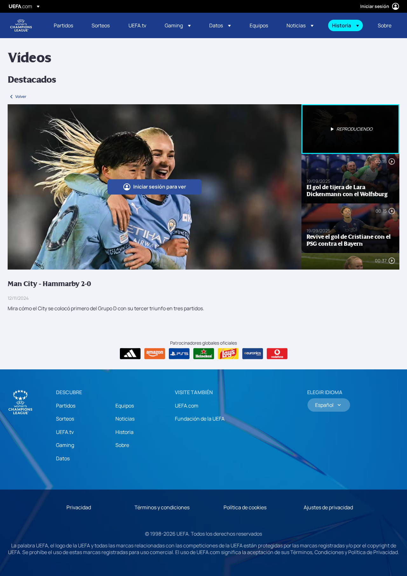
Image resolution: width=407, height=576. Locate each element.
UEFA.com (186, 405)
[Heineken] (203, 354)
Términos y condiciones (162, 507)
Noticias (125, 418)
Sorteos (65, 418)
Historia (124, 432)
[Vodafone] (277, 354)
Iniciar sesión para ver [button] (159, 186)
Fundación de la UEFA (199, 418)
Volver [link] (20, 96)
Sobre (122, 445)
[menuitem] (65, 25)
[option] (350, 129)
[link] (63, 25)
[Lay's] (228, 354)
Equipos (124, 405)
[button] (178, 25)
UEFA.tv (65, 432)
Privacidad (78, 507)
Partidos (65, 405)
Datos (63, 458)
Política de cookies (245, 507)
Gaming (65, 445)
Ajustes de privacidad (328, 507)
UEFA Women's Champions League (21, 25)
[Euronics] (252, 354)
